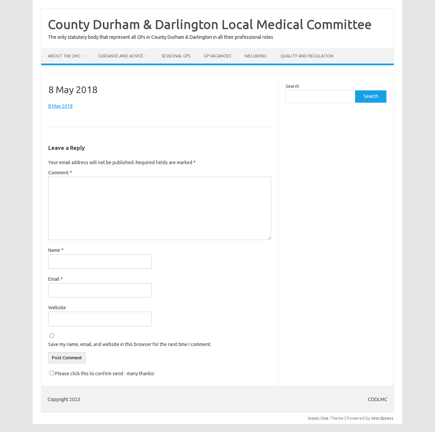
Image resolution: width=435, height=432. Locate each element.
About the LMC (64, 56)
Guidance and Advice (120, 56)
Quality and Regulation (306, 56)
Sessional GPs (175, 56)
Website (57, 307)
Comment (60, 172)
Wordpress (382, 418)
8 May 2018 (60, 106)
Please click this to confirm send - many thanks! (104, 373)
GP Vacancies (217, 56)
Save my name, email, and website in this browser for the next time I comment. (129, 344)
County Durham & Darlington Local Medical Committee (210, 24)
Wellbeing (256, 56)
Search (292, 86)
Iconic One (318, 418)
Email (55, 279)
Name (56, 250)
